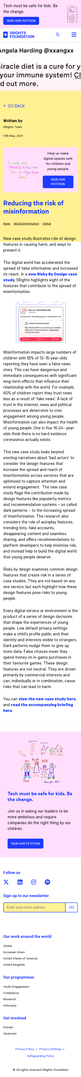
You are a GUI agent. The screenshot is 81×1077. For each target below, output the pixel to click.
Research (9, 999)
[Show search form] (58, 34)
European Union (14, 952)
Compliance (11, 993)
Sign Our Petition (21, 21)
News (7, 224)
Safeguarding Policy (40, 1056)
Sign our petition (25, 844)
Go (71, 907)
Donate (8, 1028)
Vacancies (10, 1034)
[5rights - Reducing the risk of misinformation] (18, 34)
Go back (16, 106)
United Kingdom (14, 965)
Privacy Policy (24, 1049)
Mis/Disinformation (26, 224)
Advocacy (9, 1006)
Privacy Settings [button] (50, 1049)
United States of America (20, 959)
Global (46, 224)
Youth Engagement (16, 987)
